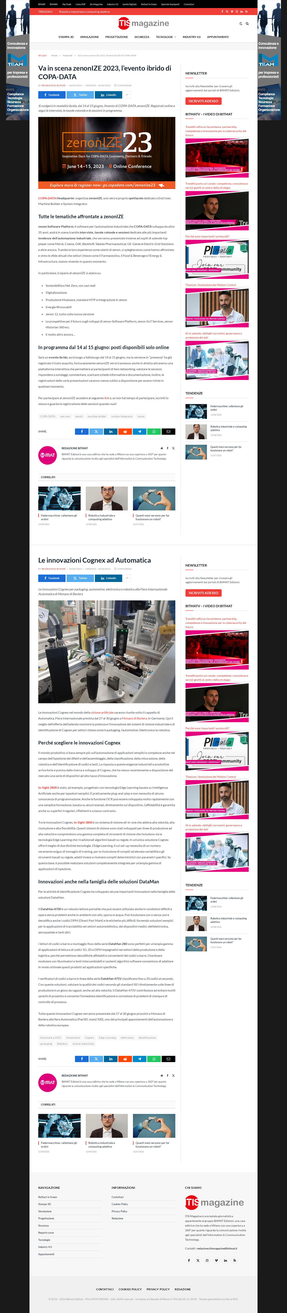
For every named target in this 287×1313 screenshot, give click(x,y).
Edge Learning (107, 1037)
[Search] (247, 23)
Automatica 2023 (50, 1037)
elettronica (127, 1037)
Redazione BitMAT (54, 85)
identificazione (147, 1037)
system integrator (122, 416)
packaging (46, 1043)
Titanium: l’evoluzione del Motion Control (210, 284)
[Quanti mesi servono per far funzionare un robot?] (154, 498)
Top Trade (66, 4)
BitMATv (54, 4)
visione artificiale (102, 712)
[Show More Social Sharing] (127, 95)
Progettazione (116, 37)
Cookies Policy (120, 1204)
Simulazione (89, 37)
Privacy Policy (119, 1211)
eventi (79, 416)
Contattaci (189, 4)
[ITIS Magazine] (143, 23)
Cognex (89, 1037)
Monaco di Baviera (134, 718)
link (106, 398)
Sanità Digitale (130, 4)
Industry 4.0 (192, 37)
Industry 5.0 (112, 4)
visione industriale (83, 1043)
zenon (140, 416)
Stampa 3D (66, 37)
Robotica (62, 1043)
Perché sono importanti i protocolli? (207, 236)
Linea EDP (81, 4)
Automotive (73, 1037)
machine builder (97, 416)
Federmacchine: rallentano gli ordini (59, 517)
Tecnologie (164, 37)
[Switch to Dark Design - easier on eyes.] (241, 23)
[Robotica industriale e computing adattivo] (107, 498)
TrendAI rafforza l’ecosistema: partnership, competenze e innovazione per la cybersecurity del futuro (215, 131)
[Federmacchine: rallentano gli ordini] (59, 498)
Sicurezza (142, 37)
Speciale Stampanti (170, 4)
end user (65, 416)
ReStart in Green (149, 4)
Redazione (117, 1218)
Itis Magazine (96, 4)
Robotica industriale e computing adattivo (84, 11)
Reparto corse (46, 1232)
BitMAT (41, 4)
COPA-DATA (47, 198)
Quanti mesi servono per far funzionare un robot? (152, 517)
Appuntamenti (218, 37)
